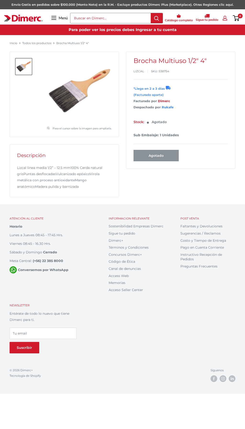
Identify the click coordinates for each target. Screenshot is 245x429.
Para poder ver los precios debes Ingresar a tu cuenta (123, 29)
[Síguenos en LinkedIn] (232, 378)
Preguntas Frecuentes (198, 266)
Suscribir (24, 347)
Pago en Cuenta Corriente (202, 247)
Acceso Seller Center (126, 290)
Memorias (117, 283)
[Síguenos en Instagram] (223, 378)
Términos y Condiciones (129, 247)
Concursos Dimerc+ (125, 254)
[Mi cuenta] (225, 18)
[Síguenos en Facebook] (214, 378)
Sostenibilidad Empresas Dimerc (136, 226)
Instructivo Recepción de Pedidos (201, 257)
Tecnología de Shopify (25, 375)
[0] (236, 18)
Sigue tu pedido (122, 233)
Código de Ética (122, 261)
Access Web (119, 276)
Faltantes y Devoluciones (201, 226)
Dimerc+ (116, 240)
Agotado (156, 155)
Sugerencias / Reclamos (200, 233)
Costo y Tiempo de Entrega (203, 240)
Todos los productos (36, 43)
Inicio (13, 43)
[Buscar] (157, 18)
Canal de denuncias (125, 269)
